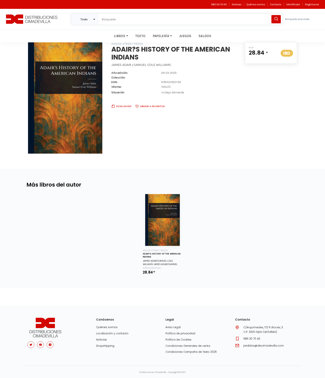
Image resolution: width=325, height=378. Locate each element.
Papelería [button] (161, 36)
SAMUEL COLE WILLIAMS (152, 65)
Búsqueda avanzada (297, 19)
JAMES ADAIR (121, 65)
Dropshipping (105, 346)
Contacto (275, 4)
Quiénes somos (255, 4)
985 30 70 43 (219, 4)
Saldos (205, 36)
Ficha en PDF (123, 106)
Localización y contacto (112, 333)
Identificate (293, 4)
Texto (140, 36)
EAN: (114, 82)
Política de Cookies (178, 339)
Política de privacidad (180, 333)
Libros (119, 36)
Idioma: (116, 86)
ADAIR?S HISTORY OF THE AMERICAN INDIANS (162, 255)
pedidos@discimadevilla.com (263, 346)
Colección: (118, 77)
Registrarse (312, 4)
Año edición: (119, 73)
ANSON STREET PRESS (127, 44)
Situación (117, 92)
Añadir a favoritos (152, 106)
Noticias (236, 4)
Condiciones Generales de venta (188, 346)
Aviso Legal (173, 327)
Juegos (185, 36)
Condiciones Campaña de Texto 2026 (191, 352)
